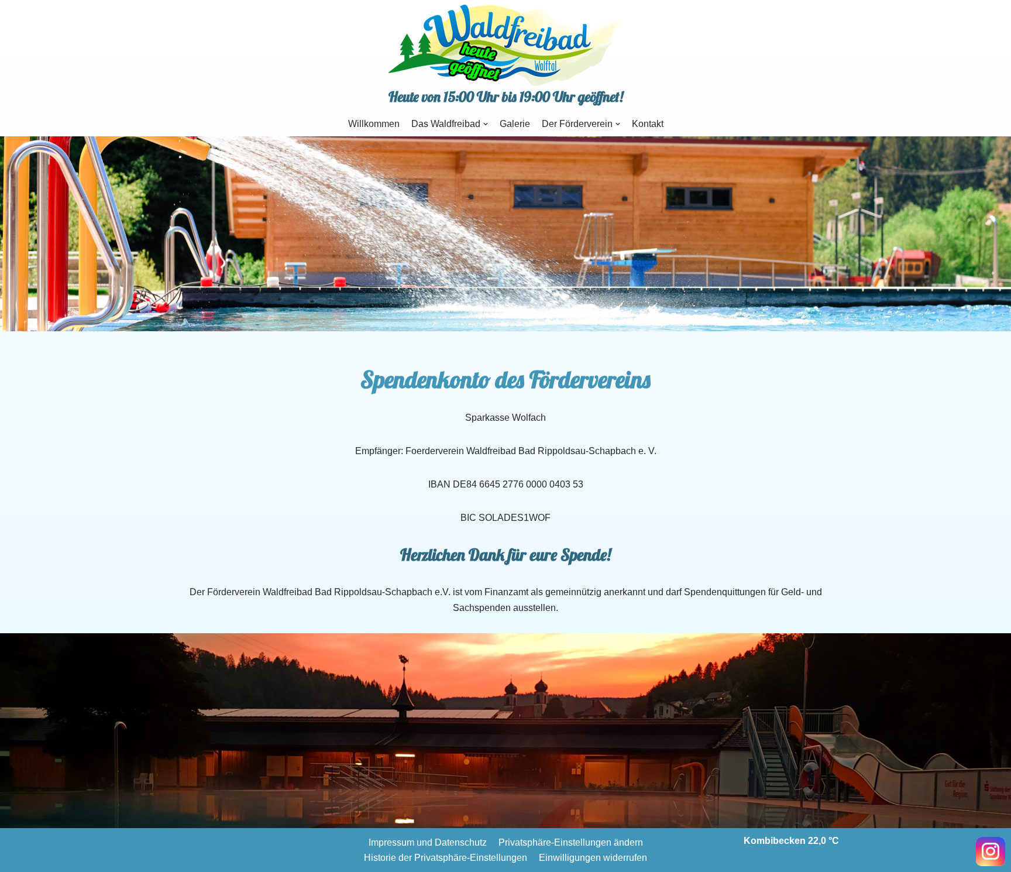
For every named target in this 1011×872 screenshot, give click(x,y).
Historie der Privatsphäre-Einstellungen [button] (445, 858)
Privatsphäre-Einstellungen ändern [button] (570, 842)
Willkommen (374, 124)
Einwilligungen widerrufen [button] (593, 858)
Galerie (515, 124)
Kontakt (647, 124)
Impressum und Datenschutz (428, 842)
